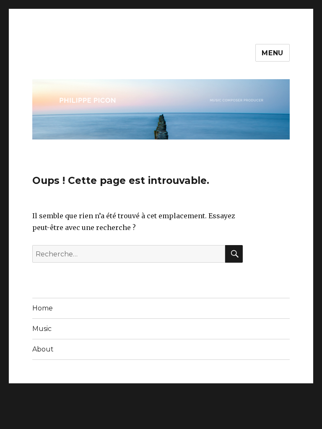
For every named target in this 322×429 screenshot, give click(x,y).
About (43, 349)
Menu (272, 53)
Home (42, 308)
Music (42, 329)
